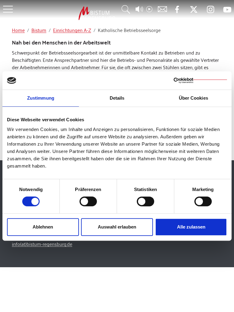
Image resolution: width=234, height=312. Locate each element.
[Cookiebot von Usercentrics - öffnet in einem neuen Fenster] (200, 80)
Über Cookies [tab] (193, 98)
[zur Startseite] (65, 13)
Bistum (38, 30)
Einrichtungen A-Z (72, 30)
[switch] (88, 201)
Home (18, 30)
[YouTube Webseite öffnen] (227, 9)
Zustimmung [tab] (40, 98)
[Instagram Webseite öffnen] (210, 9)
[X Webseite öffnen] (193, 9)
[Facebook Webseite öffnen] (177, 9)
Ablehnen (43, 226)
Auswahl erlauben (117, 226)
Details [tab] (117, 98)
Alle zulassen (191, 226)
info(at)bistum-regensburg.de (42, 244)
